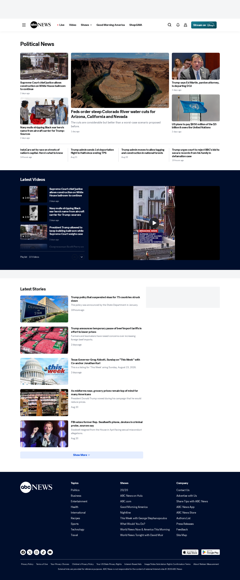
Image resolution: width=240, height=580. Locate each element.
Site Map (181, 535)
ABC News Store (186, 512)
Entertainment (79, 501)
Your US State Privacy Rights (109, 564)
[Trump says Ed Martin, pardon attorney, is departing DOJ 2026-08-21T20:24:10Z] (196, 66)
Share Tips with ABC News (192, 501)
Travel (74, 535)
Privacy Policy (27, 564)
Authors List (183, 518)
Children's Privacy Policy (83, 564)
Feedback (182, 529)
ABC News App (185, 507)
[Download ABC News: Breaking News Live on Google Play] (210, 552)
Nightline (125, 512)
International (78, 512)
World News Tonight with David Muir (141, 535)
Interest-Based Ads (133, 564)
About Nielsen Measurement (206, 564)
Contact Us (182, 490)
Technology (77, 529)
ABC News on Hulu (131, 495)
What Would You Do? (132, 524)
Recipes (75, 518)
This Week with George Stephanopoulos (143, 518)
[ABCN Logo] (40, 25)
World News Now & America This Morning (145, 529)
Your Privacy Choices (60, 564)
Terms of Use (42, 564)
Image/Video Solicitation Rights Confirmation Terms (167, 564)
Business (76, 495)
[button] (24, 24)
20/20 (124, 490)
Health (74, 507)
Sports (75, 524)
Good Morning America (134, 507)
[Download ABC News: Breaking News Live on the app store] (190, 552)
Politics (75, 490)
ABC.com (125, 501)
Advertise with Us (186, 495)
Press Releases (185, 524)
